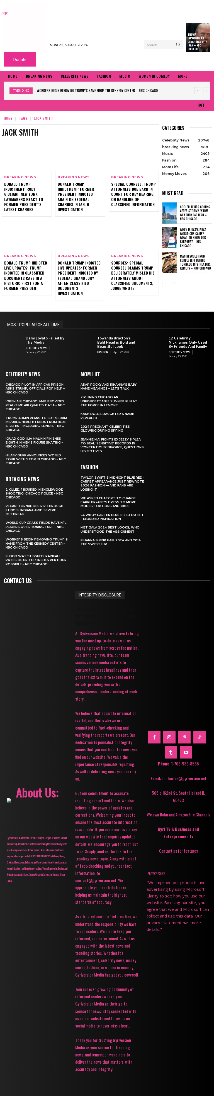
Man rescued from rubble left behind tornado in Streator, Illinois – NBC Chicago (195, 262)
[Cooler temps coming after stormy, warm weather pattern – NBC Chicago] (169, 213)
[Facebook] (154, 737)
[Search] (178, 44)
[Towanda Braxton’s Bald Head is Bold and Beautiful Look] (85, 344)
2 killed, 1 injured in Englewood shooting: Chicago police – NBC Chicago (35, 494)
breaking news (20, 177)
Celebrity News (36, 347)
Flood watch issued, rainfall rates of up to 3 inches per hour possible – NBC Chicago (36, 560)
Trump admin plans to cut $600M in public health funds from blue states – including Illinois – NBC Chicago (36, 424)
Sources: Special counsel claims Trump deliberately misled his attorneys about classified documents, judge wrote (133, 275)
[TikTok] (199, 737)
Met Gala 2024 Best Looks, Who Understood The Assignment (110, 529)
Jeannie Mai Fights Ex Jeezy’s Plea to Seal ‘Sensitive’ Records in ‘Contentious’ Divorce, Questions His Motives (112, 445)
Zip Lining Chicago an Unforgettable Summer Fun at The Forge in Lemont (109, 401)
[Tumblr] (171, 752)
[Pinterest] (184, 737)
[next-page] (174, 283)
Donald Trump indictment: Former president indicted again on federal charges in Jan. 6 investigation (76, 196)
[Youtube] (186, 752)
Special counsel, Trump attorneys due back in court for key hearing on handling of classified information (133, 194)
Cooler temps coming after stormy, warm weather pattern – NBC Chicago (195, 213)
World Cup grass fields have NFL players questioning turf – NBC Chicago (36, 527)
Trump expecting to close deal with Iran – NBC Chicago (197, 41)
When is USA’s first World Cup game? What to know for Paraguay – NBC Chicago (193, 237)
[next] (206, 90)
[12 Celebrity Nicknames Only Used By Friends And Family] (156, 344)
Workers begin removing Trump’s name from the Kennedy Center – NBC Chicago (97, 90)
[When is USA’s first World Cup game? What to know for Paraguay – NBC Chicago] (169, 237)
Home (8, 118)
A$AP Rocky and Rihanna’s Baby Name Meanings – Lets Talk (109, 386)
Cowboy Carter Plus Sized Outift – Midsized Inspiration (112, 517)
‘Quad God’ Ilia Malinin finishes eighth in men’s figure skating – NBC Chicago (34, 443)
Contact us (18, 580)
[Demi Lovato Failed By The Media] (13, 344)
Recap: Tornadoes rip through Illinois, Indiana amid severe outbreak (34, 510)
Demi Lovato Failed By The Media (45, 340)
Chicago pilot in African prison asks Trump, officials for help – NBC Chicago (35, 389)
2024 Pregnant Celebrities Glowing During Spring (105, 428)
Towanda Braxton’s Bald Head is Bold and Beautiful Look (116, 342)
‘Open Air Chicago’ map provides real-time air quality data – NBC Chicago (35, 405)
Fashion (102, 352)
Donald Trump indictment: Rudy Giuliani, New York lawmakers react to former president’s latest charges (23, 196)
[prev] (197, 90)
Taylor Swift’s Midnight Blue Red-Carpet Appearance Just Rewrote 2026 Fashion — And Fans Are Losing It (112, 483)
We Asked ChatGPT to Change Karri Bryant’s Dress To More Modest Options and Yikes (108, 502)
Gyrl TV (165, 829)
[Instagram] (169, 737)
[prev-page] (165, 283)
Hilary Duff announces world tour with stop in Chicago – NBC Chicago (36, 459)
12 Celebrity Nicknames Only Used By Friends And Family (188, 342)
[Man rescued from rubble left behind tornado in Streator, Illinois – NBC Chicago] (169, 262)
